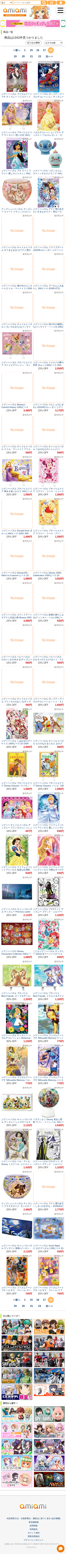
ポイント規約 (34, 1533)
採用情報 (34, 1526)
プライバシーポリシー (34, 1540)
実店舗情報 (34, 1522)
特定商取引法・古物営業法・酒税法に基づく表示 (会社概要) (33, 1518)
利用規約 (34, 1529)
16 (37, 50)
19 (15, 56)
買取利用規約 (34, 1536)
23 (39, 56)
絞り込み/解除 (33, 43)
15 (31, 50)
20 (23, 56)
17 (44, 50)
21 (31, 56)
